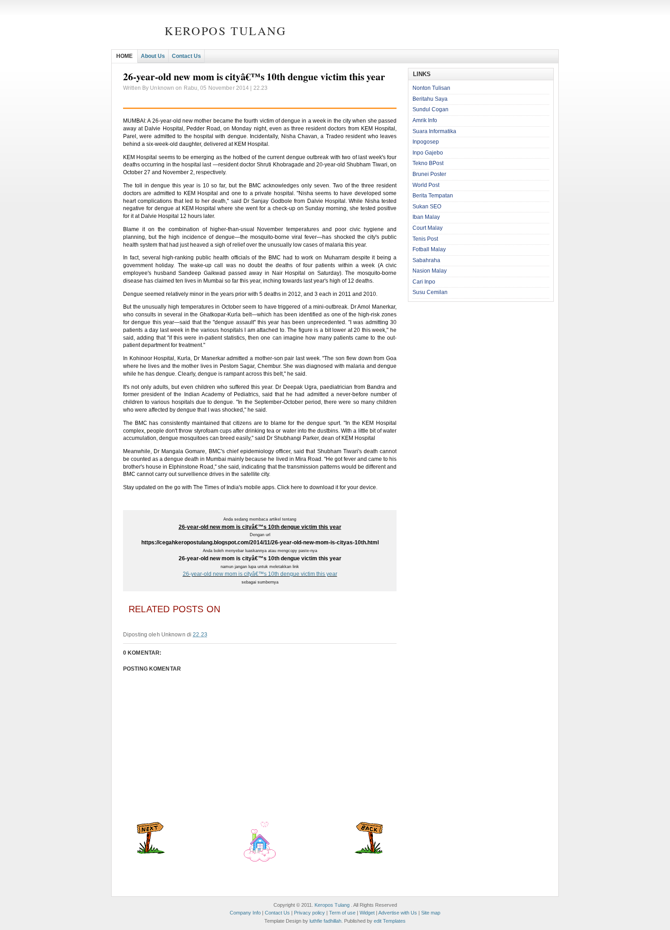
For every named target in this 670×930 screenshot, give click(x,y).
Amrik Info (424, 120)
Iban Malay (426, 217)
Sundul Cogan (430, 109)
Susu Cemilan (430, 292)
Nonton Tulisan (431, 88)
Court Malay (427, 228)
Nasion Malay (429, 271)
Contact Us (186, 56)
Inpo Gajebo (427, 153)
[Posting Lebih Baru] (151, 852)
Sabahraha (426, 260)
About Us (153, 56)
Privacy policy (309, 912)
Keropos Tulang (225, 30)
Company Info (245, 912)
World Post (425, 185)
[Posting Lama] (369, 852)
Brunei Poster (429, 174)
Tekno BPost (427, 163)
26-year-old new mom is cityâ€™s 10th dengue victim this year (260, 574)
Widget (367, 912)
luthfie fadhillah (325, 921)
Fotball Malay (429, 249)
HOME (124, 56)
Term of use (342, 912)
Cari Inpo (423, 282)
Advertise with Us (397, 912)
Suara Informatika (434, 131)
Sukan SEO (426, 206)
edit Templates (390, 921)
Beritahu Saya (430, 99)
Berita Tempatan (432, 195)
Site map (430, 912)
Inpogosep (425, 142)
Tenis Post (425, 239)
